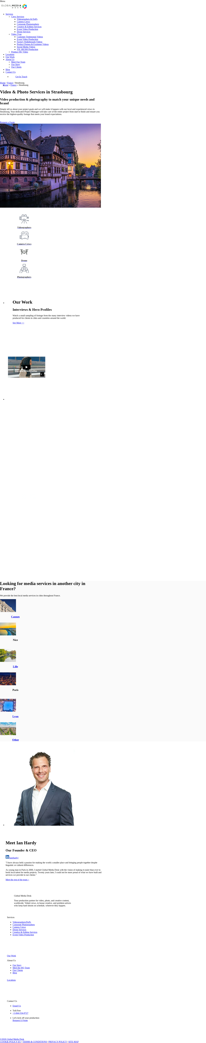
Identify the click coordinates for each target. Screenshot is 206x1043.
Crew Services (17, 16)
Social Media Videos (26, 47)
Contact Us (11, 72)
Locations (10, 54)
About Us (10, 59)
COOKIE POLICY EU (10, 1041)
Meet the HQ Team (21, 968)
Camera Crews (23, 21)
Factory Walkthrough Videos (29, 42)
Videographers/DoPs (22, 922)
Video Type (16, 34)
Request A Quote (20, 1020)
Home (2, 83)
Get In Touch (21, 76)
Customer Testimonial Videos (30, 37)
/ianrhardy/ (14, 858)
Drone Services (23, 32)
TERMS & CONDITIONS (35, 1041)
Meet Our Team (18, 62)
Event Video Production (27, 29)
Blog (8, 69)
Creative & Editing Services (29, 26)
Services (9, 14)
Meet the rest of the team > (17, 879)
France (10, 83)
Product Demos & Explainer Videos (33, 44)
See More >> (18, 323)
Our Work (10, 57)
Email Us (17, 1006)
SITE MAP (73, 1041)
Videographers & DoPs (27, 19)
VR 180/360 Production (27, 49)
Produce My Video (19, 52)
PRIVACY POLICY (57, 1041)
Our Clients (16, 67)
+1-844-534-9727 (20, 1013)
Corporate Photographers (28, 24)
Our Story (15, 64)
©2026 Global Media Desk (12, 1039)
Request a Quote (7, 122)
